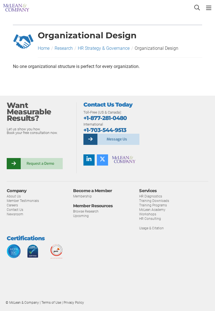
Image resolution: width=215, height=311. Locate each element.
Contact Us (15, 210)
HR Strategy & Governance (104, 48)
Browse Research (86, 211)
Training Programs (153, 205)
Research (64, 48)
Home (44, 48)
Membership (82, 196)
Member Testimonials (23, 201)
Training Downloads (154, 201)
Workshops (147, 214)
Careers (12, 205)
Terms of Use (51, 303)
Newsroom (15, 214)
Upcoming (81, 216)
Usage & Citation (151, 228)
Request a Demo (40, 163)
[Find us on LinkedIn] (89, 160)
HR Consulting (150, 219)
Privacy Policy (74, 303)
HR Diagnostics (150, 196)
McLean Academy (152, 210)
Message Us (117, 139)
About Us (14, 196)
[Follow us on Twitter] (102, 160)
